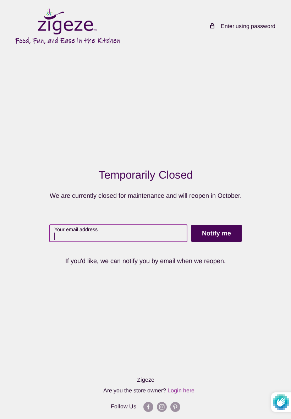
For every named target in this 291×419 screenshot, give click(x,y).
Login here (181, 390)
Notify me (216, 233)
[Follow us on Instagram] (162, 406)
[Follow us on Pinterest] (175, 406)
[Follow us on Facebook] (148, 406)
